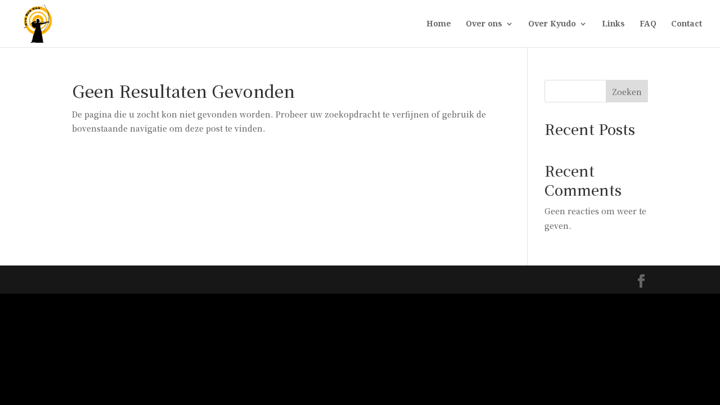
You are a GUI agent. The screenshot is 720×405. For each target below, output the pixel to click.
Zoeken (627, 91)
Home (438, 24)
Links (613, 24)
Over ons (484, 24)
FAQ (648, 24)
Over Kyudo (552, 24)
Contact (686, 24)
